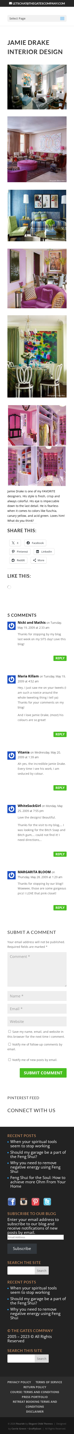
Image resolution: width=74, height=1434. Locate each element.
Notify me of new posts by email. (34, 1060)
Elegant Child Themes (41, 1423)
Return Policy (34, 1387)
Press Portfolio (35, 1397)
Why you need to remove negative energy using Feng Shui (35, 1167)
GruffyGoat (35, 1428)
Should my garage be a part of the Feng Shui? (38, 1154)
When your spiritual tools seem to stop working (33, 1144)
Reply (60, 658)
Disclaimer (35, 1411)
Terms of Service (49, 1382)
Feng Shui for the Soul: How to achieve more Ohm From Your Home (38, 1182)
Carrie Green (19, 1428)
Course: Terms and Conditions (34, 1392)
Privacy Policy (19, 1382)
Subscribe (22, 1248)
